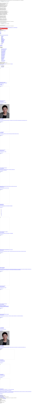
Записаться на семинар (1, 45)
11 (1, 214)
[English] (0, 29)
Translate (5, 30)
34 (1, 215)
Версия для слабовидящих (4, 28)
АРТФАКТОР (4, 398)
